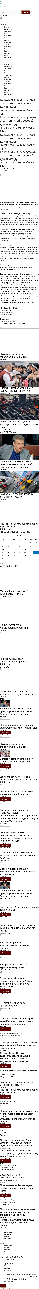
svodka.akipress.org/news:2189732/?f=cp (21, 302)
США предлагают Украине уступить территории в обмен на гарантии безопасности (19, 1045)
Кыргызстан (8, 46)
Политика (7, 36)
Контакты (7, 1239)
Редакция (7, 1234)
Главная (7, 27)
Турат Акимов (4, 1104)
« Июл (2, 563)
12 (14, 549)
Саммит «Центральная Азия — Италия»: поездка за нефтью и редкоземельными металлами (17, 1143)
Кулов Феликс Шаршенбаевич (10, 1035)
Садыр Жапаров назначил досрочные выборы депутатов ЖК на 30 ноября (18, 872)
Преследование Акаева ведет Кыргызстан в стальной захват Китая (16, 1188)
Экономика (8, 38)
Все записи (8, 57)
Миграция (7, 42)
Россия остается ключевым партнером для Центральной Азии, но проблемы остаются (19, 1153)
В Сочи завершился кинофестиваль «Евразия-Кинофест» (14, 945)
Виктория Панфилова (7, 1075)
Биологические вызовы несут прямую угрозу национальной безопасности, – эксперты (16, 464)
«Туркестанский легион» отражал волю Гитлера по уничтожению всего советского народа (18, 1021)
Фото (6, 55)
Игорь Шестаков (5, 1133)
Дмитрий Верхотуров (7, 1167)
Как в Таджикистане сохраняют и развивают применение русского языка (18, 928)
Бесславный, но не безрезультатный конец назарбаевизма (12, 1177)
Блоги (6, 51)
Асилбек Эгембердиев (7, 1202)
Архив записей (9, 1232)
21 (25, 552)
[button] (19, 62)
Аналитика (8, 31)
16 (36, 549)
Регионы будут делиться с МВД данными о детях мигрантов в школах (17, 1223)
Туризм (6, 44)
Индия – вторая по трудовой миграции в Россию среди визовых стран (19, 424)
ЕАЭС (6, 33)
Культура (7, 40)
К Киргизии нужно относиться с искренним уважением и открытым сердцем (19, 855)
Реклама (7, 1236)
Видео (6, 53)
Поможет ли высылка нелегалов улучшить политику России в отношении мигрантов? (17, 1212)
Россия (6, 49)
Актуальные (8, 29)
